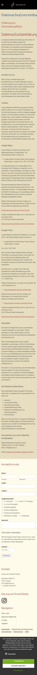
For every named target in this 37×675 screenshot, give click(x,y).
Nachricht (5, 520)
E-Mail (4, 483)
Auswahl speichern (18, 666)
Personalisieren (18, 670)
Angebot (4, 623)
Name (4, 473)
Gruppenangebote (10, 507)
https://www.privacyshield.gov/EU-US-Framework (17, 224)
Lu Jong (4, 620)
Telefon (4, 491)
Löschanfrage (6, 632)
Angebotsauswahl (8, 499)
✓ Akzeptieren (18, 661)
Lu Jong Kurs (8, 501)
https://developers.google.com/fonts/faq (17, 290)
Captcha (5, 547)
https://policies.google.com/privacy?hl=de (15, 210)
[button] (2, 4)
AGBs (27, 632)
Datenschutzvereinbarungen (22, 629)
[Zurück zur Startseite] (18, 4)
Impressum (5, 629)
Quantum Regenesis (11, 510)
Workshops (25, 516)
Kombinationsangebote (12, 513)
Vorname (4, 479)
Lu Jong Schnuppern (11, 504)
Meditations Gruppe (10, 516)
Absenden (6, 555)
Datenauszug (18, 632)
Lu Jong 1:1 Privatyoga (25, 501)
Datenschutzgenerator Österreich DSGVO (19, 452)
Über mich (5, 613)
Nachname (22, 479)
